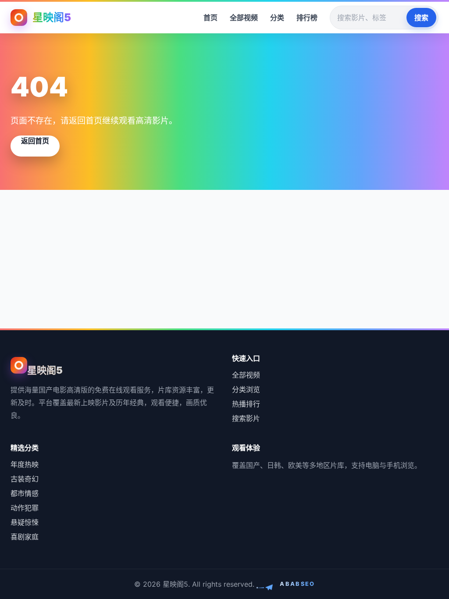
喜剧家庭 (25, 536)
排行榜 (306, 17)
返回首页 (35, 140)
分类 (277, 17)
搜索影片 (246, 418)
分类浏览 (246, 389)
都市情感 (25, 493)
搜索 (421, 17)
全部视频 (244, 17)
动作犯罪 (25, 507)
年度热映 (25, 464)
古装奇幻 (25, 478)
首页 (210, 17)
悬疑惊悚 (25, 522)
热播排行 (246, 403)
